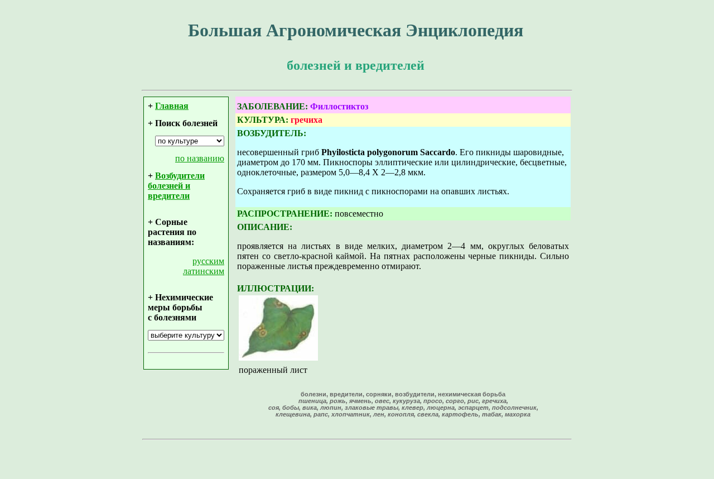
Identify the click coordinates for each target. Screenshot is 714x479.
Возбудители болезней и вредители (176, 185)
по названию (199, 158)
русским (208, 261)
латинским (203, 271)
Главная (172, 106)
